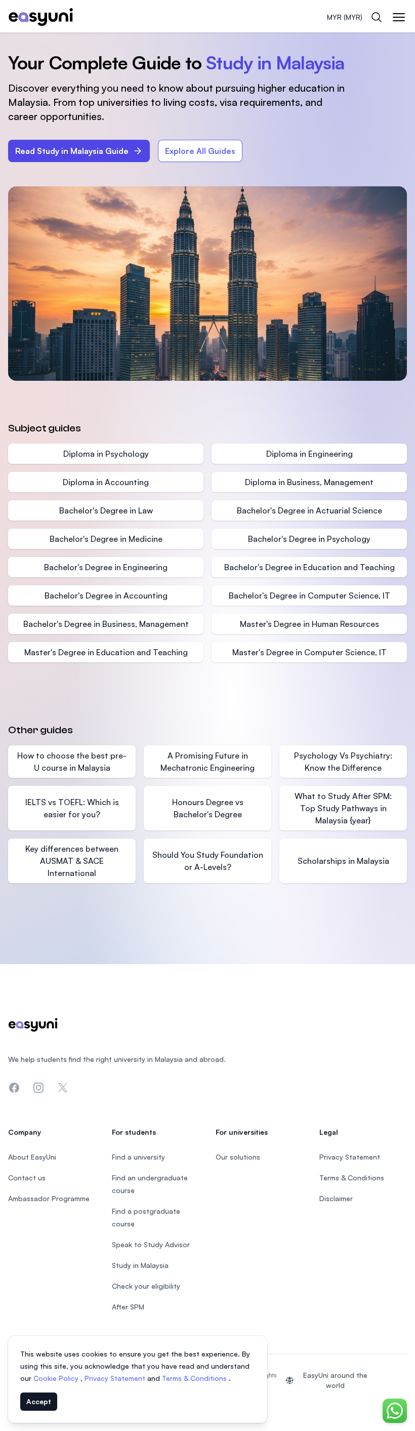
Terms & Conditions (195, 1378)
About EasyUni (32, 1156)
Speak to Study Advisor (151, 1244)
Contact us (27, 1177)
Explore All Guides (200, 151)
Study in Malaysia (140, 1265)
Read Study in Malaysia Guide (72, 151)
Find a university (138, 1156)
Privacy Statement (116, 1378)
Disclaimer (336, 1198)
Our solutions (238, 1156)
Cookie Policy (56, 1378)
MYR (344, 17)
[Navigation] (399, 17)
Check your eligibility (146, 1286)
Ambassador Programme (49, 1198)
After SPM (128, 1306)
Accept (38, 1401)
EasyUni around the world (335, 1380)
